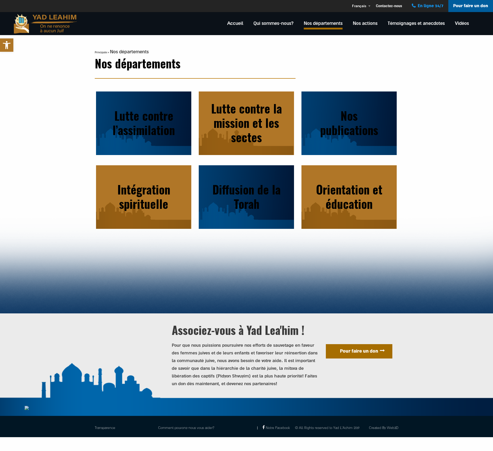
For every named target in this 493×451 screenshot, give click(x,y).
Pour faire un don (470, 6)
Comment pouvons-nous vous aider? (186, 428)
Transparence (105, 428)
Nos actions (365, 23)
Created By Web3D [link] (383, 428)
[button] (6, 45)
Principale (101, 52)
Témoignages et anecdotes (416, 23)
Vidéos (462, 23)
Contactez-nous (389, 6)
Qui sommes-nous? (273, 23)
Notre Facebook (278, 428)
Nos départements (323, 23)
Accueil (235, 23)
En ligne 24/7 (430, 6)
